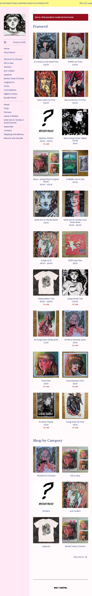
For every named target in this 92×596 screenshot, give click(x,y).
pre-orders (9, 70)
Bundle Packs (10, 97)
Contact (8, 130)
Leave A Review (11, 116)
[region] (46, 3)
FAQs (6, 108)
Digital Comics (10, 93)
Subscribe (8, 126)
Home (6, 48)
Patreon (8, 112)
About (7, 104)
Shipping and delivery (14, 134)
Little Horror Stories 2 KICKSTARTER (14, 121)
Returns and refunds (13, 138)
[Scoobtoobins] (14, 25)
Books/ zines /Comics (14, 78)
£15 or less (8, 63)
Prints (6, 86)
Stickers (7, 67)
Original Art (9, 82)
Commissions (10, 90)
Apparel (8, 74)
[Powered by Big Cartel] (60, 588)
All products (9, 52)
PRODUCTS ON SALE (13, 59)
